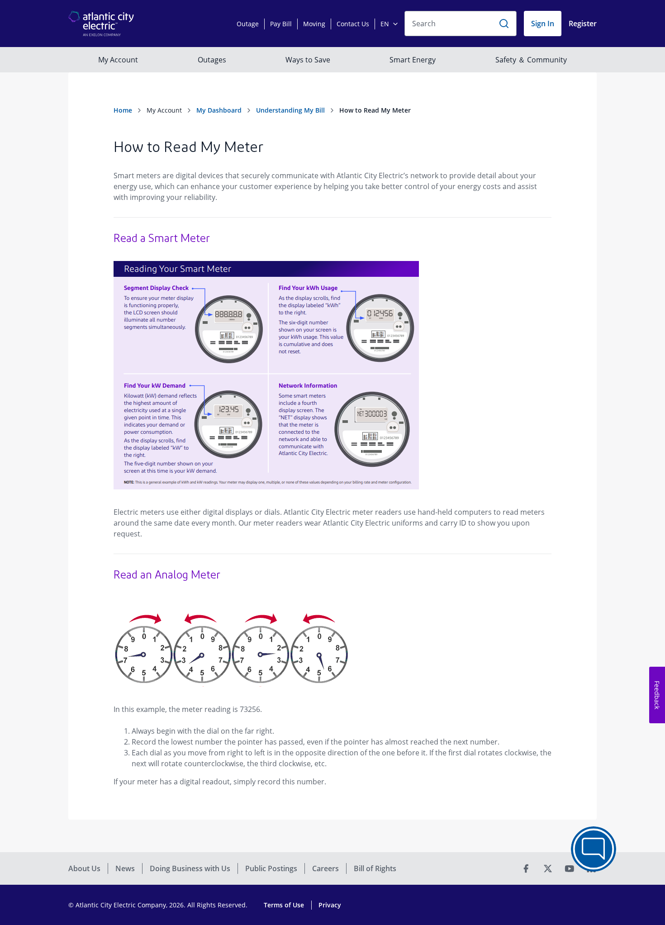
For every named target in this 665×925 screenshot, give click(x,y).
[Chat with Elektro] (593, 849)
